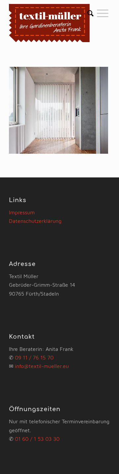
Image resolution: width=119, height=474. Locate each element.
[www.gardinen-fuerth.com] (49, 23)
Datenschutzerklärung (35, 221)
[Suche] (90, 13)
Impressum (22, 212)
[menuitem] (90, 13)
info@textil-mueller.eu (42, 366)
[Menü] (102, 13)
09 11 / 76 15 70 (34, 357)
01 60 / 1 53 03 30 (37, 439)
